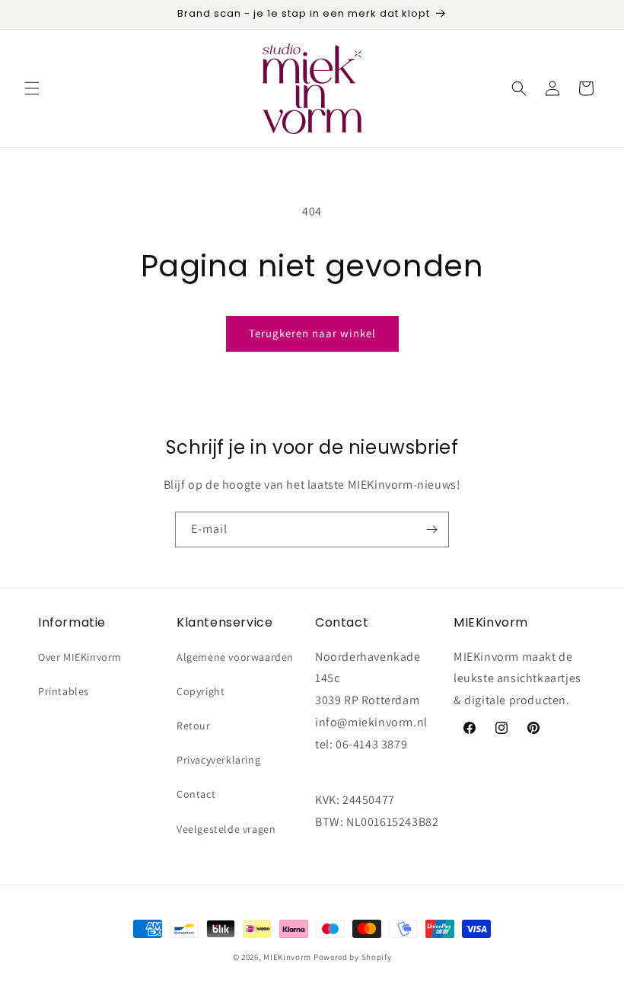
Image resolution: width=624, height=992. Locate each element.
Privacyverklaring (218, 760)
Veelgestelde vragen (226, 829)
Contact (196, 794)
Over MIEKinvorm (80, 657)
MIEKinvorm (287, 957)
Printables (63, 691)
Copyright (200, 691)
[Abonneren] (431, 529)
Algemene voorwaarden (235, 657)
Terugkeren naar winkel (312, 333)
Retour (194, 725)
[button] (32, 88)
